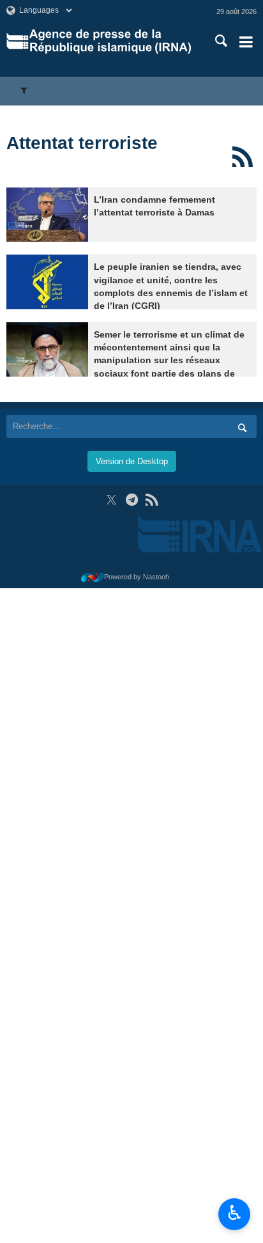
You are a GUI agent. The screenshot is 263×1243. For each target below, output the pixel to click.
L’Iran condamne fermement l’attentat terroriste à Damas (154, 206)
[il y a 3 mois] (47, 214)
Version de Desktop (132, 461)
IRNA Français (110, 41)
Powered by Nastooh (136, 577)
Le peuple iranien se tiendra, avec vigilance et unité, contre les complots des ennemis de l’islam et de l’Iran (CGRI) (171, 286)
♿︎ (234, 1212)
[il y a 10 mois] (47, 281)
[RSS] (242, 156)
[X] (111, 499)
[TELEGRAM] (131, 499)
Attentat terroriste (82, 143)
